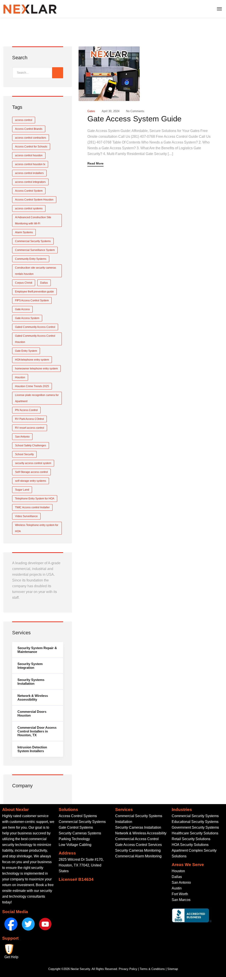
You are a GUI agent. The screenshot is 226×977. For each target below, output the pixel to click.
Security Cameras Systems (80, 833)
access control (23, 120)
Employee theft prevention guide (34, 291)
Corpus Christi (23, 282)
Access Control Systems (78, 816)
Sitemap (172, 969)
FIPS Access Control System (32, 300)
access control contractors (30, 137)
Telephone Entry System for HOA (34, 498)
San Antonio (22, 436)
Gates (91, 111)
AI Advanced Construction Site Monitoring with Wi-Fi (33, 220)
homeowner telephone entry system (36, 368)
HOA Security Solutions (190, 845)
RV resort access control (29, 427)
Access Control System (29, 190)
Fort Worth (180, 894)
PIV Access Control (26, 410)
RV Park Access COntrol (29, 419)
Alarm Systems (24, 232)
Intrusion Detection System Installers (32, 749)
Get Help (11, 957)
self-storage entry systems (30, 480)
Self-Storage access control (31, 472)
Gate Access (22, 309)
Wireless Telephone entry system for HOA (36, 528)
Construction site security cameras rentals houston (35, 270)
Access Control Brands (28, 128)
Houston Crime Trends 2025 (32, 386)
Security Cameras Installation (138, 827)
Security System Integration (30, 665)
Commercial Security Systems (33, 241)
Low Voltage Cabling (75, 845)
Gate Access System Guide (134, 118)
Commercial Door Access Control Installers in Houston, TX (36, 731)
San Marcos (181, 900)
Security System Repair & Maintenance (37, 650)
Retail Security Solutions (191, 839)
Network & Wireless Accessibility (32, 697)
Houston (20, 377)
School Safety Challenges (30, 445)
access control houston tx (30, 164)
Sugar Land (22, 489)
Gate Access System (27, 318)
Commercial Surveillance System (35, 250)
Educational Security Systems (195, 822)
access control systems (29, 208)
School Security (24, 454)
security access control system (33, 463)
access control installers (29, 173)
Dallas (44, 282)
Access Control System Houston (34, 199)
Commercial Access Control (137, 839)
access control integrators (30, 182)
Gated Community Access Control (35, 327)
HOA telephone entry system (32, 359)
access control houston (29, 155)
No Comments (135, 111)
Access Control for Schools (31, 146)
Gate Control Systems (76, 827)
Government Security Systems (195, 827)
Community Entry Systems (30, 258)
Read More (95, 163)
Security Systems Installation (30, 681)
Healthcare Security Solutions (195, 833)
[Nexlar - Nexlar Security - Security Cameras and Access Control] (30, 8)
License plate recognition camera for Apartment (37, 398)
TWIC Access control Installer (32, 507)
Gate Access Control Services (138, 845)
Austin (177, 888)
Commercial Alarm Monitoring (138, 856)
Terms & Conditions (152, 969)
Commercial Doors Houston (31, 713)
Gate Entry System (26, 350)
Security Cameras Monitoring (138, 850)
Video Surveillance (26, 516)
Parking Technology (74, 839)
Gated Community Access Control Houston (35, 339)
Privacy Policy (128, 969)
